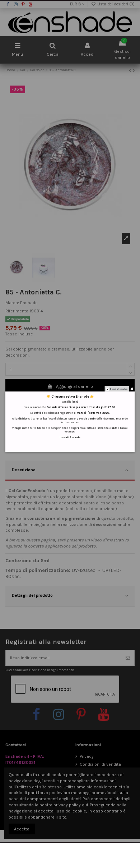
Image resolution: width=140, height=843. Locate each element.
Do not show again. (119, 389)
